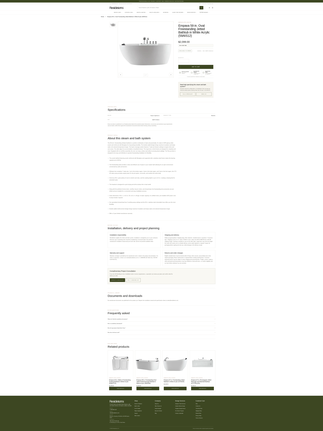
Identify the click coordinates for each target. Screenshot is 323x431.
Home (102, 16)
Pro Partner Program (179, 410)
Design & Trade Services (180, 403)
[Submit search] (201, 7)
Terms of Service (199, 417)
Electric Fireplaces (138, 403)
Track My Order (210, 3)
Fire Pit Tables (137, 408)
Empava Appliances (184, 22)
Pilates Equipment (138, 410)
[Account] (209, 7)
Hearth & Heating (142, 12)
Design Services (192, 12)
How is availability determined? (115, 323)
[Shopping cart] (212, 7)
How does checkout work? (114, 332)
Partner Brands (204, 12)
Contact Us (204, 3)
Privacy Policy (198, 415)
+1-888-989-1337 (113, 409)
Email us (203, 94)
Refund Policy (198, 413)
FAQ (200, 3)
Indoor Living (118, 12)
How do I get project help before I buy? (116, 328)
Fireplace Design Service (180, 408)
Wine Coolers (137, 415)
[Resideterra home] (122, 8)
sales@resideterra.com (172, 300)
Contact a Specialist (117, 280)
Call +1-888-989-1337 (133, 280)
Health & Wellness (154, 12)
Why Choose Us (158, 406)
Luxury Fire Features (178, 12)
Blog (156, 413)
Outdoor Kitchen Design (180, 406)
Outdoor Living (129, 12)
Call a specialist (188, 94)
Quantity (181, 57)
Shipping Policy (199, 410)
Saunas (136, 413)
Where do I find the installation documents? (118, 319)
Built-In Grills (137, 406)
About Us (157, 403)
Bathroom (166, 12)
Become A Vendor (158, 410)
